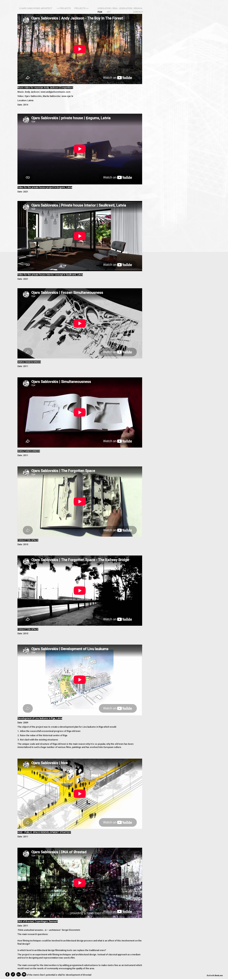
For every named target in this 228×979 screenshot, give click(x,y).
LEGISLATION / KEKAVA (130, 8)
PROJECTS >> (81, 8)
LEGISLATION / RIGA (108, 8)
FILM (100, 12)
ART (109, 12)
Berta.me (219, 976)
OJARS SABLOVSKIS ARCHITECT (35, 8)
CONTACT (138, 12)
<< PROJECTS (64, 8)
